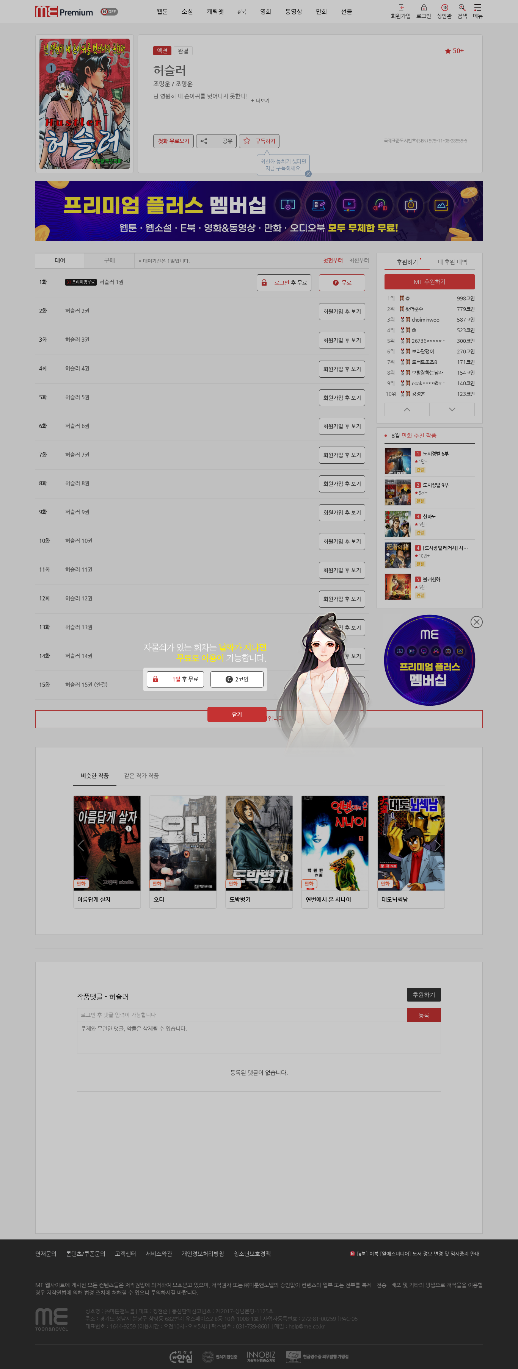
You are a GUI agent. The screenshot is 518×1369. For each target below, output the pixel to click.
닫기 (237, 714)
